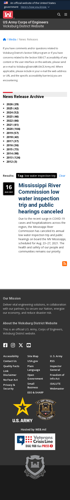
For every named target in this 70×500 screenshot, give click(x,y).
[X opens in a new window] (20, 345)
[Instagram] (13, 345)
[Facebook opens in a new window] (5, 345)
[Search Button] (57, 15)
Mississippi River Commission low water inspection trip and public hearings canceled (40, 198)
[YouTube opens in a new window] (29, 345)
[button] (35, 7)
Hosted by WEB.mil (33, 429)
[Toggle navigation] (64, 15)
